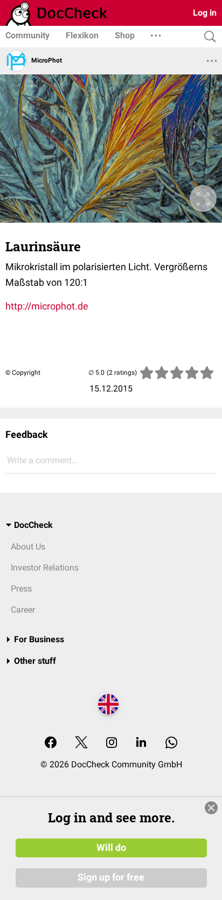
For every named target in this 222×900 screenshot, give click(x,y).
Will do (111, 847)
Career (23, 609)
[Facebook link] (51, 743)
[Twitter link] (81, 743)
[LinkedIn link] (141, 743)
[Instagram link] (111, 743)
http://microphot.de (46, 306)
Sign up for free (111, 877)
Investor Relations (45, 567)
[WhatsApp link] (171, 743)
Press (21, 588)
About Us (28, 546)
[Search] (207, 37)
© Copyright (22, 372)
